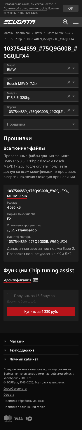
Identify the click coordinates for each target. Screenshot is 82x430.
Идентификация (17, 280)
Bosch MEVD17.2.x (58, 33)
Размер (12, 203)
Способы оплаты (15, 388)
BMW (38, 33)
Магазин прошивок (16, 33)
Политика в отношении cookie (24, 407)
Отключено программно (24, 225)
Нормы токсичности (21, 214)
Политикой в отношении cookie (25, 8)
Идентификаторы (19, 237)
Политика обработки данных (23, 401)
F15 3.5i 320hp (12, 39)
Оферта (8, 395)
